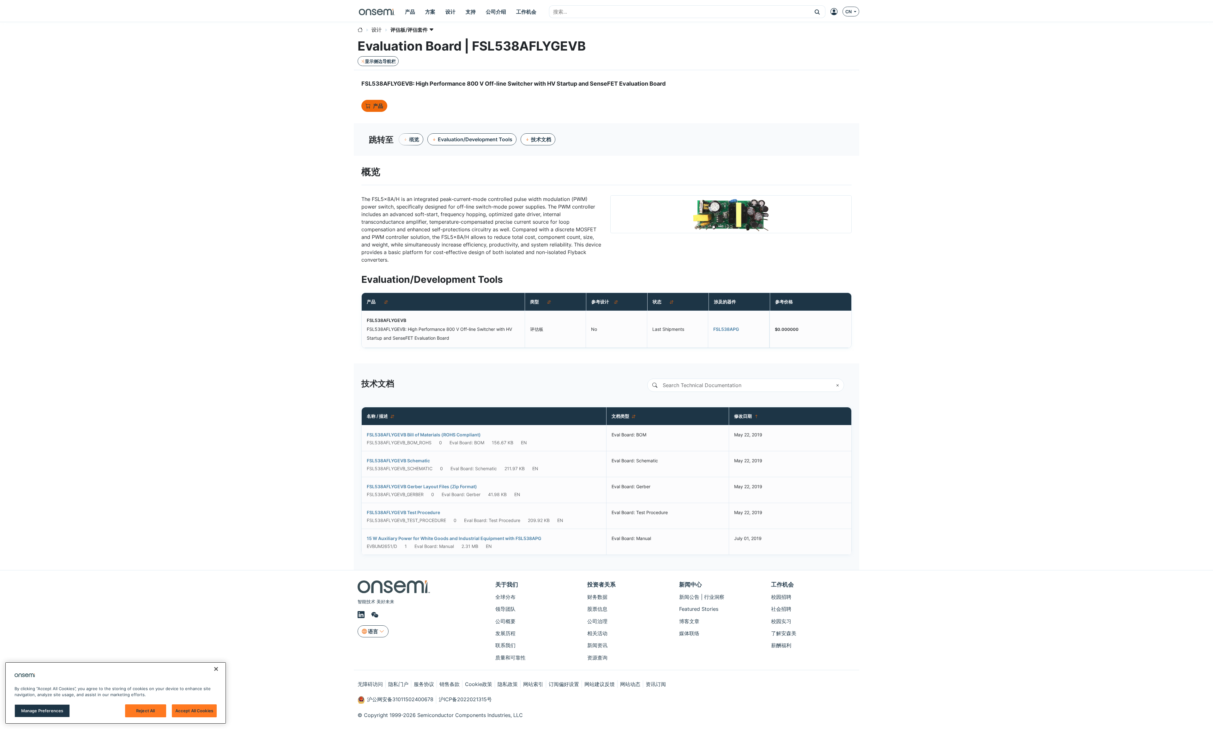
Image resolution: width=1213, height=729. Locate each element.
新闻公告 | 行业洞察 (701, 597)
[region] (115, 693)
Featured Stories (698, 609)
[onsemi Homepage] (377, 11)
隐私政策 (508, 684)
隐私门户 (398, 684)
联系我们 (505, 645)
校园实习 (781, 621)
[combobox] (679, 12)
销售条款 (449, 684)
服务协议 (424, 684)
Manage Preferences (42, 710)
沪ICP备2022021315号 (465, 699)
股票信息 (597, 609)
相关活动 (597, 633)
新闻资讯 (597, 645)
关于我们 (506, 584)
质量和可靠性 (510, 657)
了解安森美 (783, 633)
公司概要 (505, 621)
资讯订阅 (656, 684)
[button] (817, 11)
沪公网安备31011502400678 (400, 699)
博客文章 (689, 621)
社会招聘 (781, 609)
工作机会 (782, 584)
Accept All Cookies (194, 710)
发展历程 (505, 633)
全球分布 (505, 597)
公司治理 (597, 621)
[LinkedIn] (362, 615)
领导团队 (505, 609)
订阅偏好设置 (564, 684)
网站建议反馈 (599, 684)
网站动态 (630, 684)
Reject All (145, 710)
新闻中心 (690, 584)
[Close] (216, 669)
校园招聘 (781, 597)
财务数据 (597, 597)
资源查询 (597, 657)
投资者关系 (601, 584)
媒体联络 (689, 633)
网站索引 (533, 684)
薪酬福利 (781, 645)
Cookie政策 (478, 684)
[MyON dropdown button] (835, 12)
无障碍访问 (370, 684)
